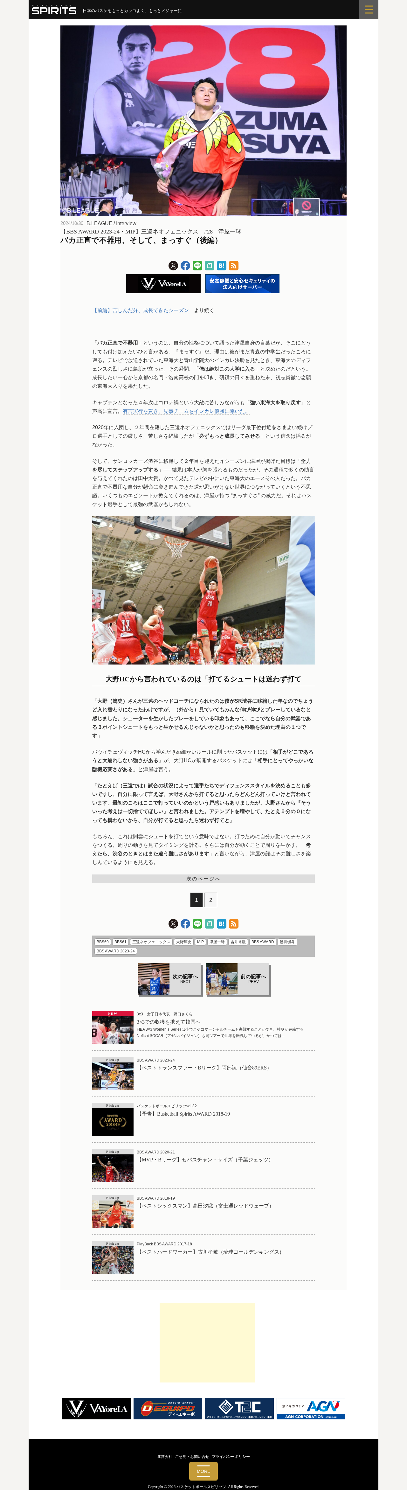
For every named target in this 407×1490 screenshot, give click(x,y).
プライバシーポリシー (231, 1456)
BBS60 (103, 942)
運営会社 (164, 1456)
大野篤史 (183, 942)
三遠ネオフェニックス (151, 942)
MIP (200, 942)
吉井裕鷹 (238, 942)
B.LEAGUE (99, 223)
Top (391, 1474)
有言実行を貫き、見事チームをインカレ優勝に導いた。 (186, 411)
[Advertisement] (207, 1342)
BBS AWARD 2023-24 (116, 951)
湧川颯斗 (287, 942)
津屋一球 (217, 942)
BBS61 (120, 942)
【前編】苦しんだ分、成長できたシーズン (140, 310)
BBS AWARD (263, 942)
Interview (126, 223)
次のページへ (203, 878)
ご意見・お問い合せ (192, 1456)
